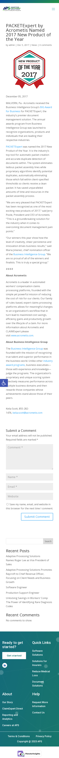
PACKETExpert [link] (14, 146)
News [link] (34, 45)
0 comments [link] (45, 45)
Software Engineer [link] (16, 587)
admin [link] (12, 45)
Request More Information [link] (40, 704)
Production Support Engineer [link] (22, 592)
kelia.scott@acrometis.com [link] (27, 412)
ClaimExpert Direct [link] (12, 708)
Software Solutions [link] (37, 652)
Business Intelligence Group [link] (29, 254)
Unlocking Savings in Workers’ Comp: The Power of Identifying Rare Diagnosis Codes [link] (29, 602)
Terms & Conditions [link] (19, 736)
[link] (4, 383)
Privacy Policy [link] (43, 736)
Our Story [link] (7, 702)
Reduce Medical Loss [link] (41, 673)
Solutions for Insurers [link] (39, 663)
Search (48, 541)
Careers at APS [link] (10, 725)
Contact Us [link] (38, 712)
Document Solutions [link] (38, 683)
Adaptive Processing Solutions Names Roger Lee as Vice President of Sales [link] (27, 560)
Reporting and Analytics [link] (10, 717)
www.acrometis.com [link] (22, 335)
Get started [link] (14, 655)
